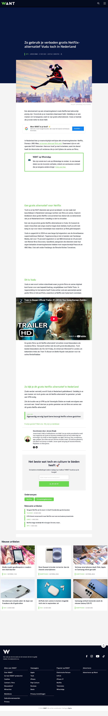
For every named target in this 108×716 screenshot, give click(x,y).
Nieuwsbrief (8, 686)
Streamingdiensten (44, 499)
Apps (27, 54)
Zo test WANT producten (13, 676)
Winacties (7, 689)
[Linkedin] (37, 447)
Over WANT (8, 673)
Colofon (7, 679)
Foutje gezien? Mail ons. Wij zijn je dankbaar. (42, 424)
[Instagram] (34, 447)
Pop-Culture (34, 683)
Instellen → (78, 128)
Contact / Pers (9, 683)
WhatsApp (60, 689)
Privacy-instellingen (37, 694)
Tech (32, 676)
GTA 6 (59, 676)
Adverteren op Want (90, 673)
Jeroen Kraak (34, 54)
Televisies (60, 686)
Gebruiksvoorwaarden (12, 698)
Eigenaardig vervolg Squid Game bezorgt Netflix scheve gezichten (54, 417)
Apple (32, 673)
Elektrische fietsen (63, 673)
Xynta (70, 708)
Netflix (29, 499)
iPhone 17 (60, 679)
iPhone (32, 679)
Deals (32, 689)
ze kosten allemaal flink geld (50, 143)
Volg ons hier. (60, 167)
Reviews (33, 686)
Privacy (6, 702)
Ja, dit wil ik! (54, 484)
